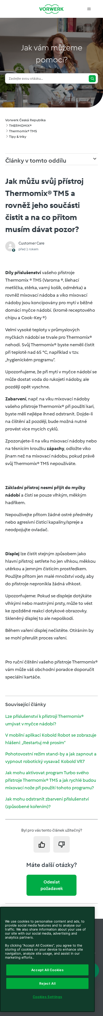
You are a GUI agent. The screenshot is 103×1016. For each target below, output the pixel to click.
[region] (47, 959)
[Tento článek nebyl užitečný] (61, 844)
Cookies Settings (47, 997)
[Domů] (51, 9)
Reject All (47, 983)
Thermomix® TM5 (23, 131)
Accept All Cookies (47, 970)
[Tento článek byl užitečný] (42, 844)
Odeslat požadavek (51, 885)
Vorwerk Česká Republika (25, 120)
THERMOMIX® (20, 126)
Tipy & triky (17, 137)
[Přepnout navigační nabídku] (89, 9)
